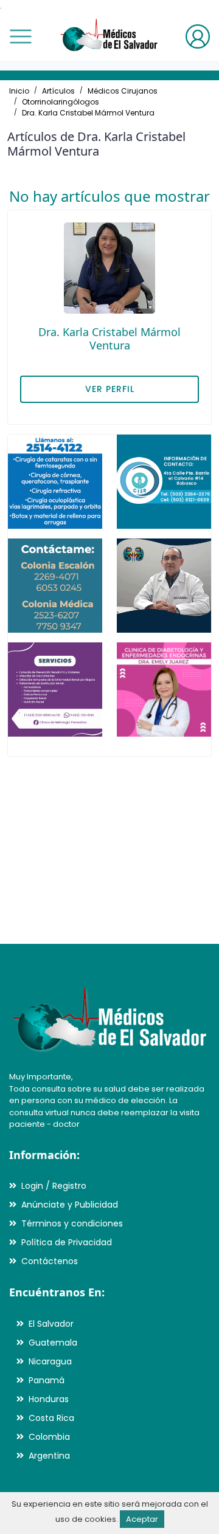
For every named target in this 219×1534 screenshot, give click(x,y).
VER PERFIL (109, 389)
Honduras (49, 1399)
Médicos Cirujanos (123, 91)
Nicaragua (50, 1361)
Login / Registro (53, 1186)
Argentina (49, 1456)
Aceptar (142, 1519)
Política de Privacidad (66, 1242)
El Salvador (51, 1324)
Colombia (49, 1437)
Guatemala (53, 1342)
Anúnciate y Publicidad (69, 1205)
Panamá (46, 1380)
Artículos (58, 91)
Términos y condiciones (72, 1223)
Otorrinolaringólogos (60, 102)
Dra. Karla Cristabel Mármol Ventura (88, 113)
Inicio (19, 91)
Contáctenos (49, 1261)
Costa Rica (51, 1418)
